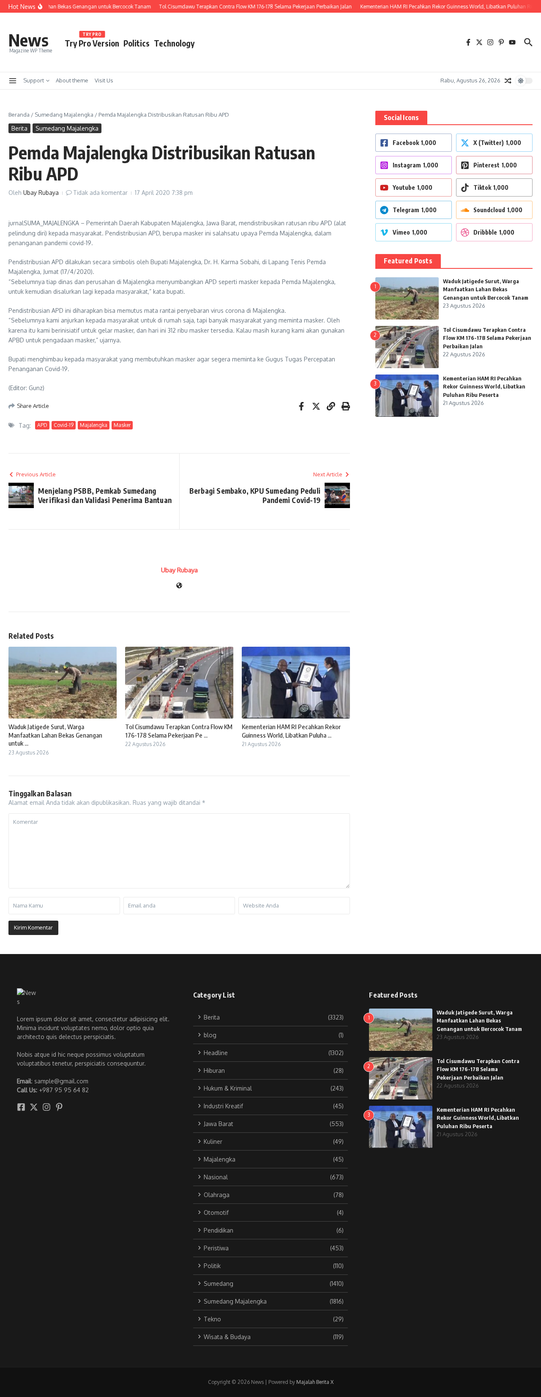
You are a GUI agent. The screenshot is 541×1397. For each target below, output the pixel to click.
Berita (19, 128)
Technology (174, 43)
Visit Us (104, 80)
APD (42, 425)
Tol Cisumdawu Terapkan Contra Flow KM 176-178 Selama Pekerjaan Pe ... (178, 731)
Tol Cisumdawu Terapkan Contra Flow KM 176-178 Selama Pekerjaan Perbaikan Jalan (487, 338)
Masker (122, 425)
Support (33, 80)
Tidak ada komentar (100, 192)
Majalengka (93, 425)
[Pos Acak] (508, 80)
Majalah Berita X (314, 1382)
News (28, 39)
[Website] (179, 586)
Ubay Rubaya (41, 192)
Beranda (19, 114)
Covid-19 (64, 425)
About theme (72, 80)
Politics (136, 43)
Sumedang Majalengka (64, 114)
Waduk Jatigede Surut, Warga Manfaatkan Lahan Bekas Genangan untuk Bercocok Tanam (485, 289)
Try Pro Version (92, 41)
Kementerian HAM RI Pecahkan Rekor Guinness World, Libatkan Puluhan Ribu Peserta (484, 386)
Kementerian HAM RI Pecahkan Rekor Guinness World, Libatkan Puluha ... (291, 731)
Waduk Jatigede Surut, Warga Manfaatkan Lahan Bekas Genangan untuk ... (55, 735)
